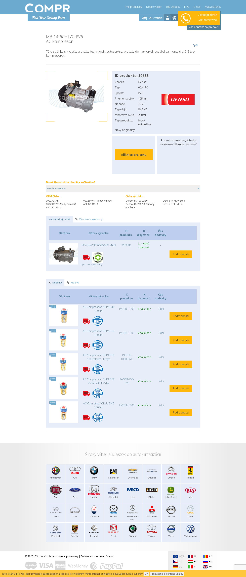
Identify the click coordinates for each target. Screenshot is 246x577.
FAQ (186, 6)
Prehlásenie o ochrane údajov (97, 556)
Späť (195, 45)
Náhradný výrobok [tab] (59, 219)
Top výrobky (173, 6)
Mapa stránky (213, 6)
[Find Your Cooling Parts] (47, 7)
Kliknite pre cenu (133, 155)
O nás (196, 6)
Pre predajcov (133, 6)
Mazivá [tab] (75, 282)
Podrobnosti (181, 254)
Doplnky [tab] (57, 282)
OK (146, 573)
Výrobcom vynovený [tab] (91, 219)
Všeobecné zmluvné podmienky (61, 556)
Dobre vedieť (153, 6)
